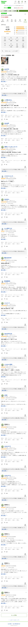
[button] (4, 60)
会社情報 (10, 623)
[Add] (25, 14)
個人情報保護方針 (16, 623)
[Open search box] (2, 51)
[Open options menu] (26, 69)
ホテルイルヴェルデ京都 (6, 15)
